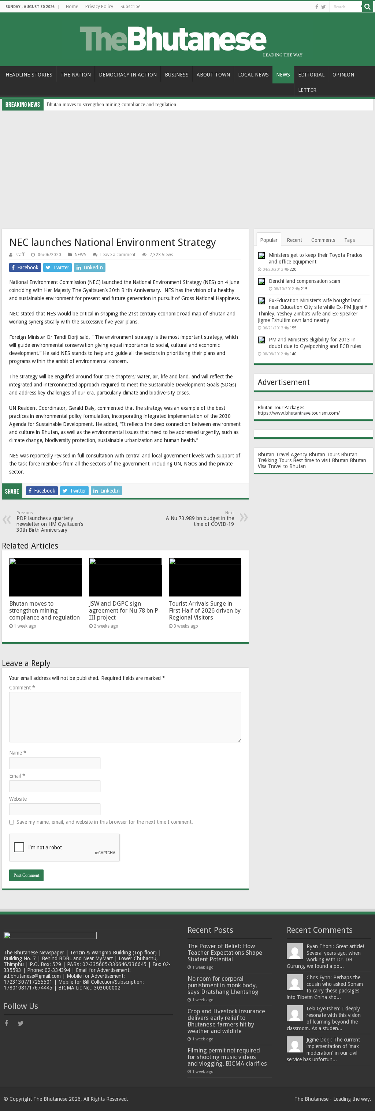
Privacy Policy (99, 6)
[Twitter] (323, 7)
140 (293, 354)
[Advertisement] (187, 165)
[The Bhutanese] (188, 38)
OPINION (343, 75)
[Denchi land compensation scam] (261, 281)
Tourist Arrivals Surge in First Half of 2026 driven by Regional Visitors (205, 610)
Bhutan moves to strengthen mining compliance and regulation (111, 104)
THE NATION (75, 75)
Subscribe (130, 6)
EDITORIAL (311, 75)
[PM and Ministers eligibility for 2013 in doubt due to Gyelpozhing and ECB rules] (261, 340)
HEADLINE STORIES (28, 75)
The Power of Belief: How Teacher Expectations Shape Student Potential (225, 953)
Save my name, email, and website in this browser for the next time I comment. (104, 822)
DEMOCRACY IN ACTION (128, 75)
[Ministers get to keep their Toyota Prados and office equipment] (261, 255)
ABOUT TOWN (213, 75)
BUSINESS (177, 75)
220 (293, 269)
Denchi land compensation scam (304, 281)
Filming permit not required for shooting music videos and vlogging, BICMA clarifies (227, 1057)
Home (72, 6)
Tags (349, 240)
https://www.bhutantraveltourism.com (298, 413)
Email (17, 776)
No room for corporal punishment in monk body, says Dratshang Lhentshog (223, 985)
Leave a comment (117, 254)
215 (304, 289)
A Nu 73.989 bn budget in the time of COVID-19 (200, 518)
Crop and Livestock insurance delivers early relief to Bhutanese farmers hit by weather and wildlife (226, 1021)
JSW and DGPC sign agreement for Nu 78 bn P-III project (124, 610)
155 (293, 328)
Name (17, 753)
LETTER (307, 90)
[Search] (367, 6)
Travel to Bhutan (287, 466)
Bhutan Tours (324, 454)
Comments (323, 240)
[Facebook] (317, 7)
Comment (22, 688)
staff (20, 254)
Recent (294, 240)
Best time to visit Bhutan (320, 460)
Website (18, 799)
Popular (269, 240)
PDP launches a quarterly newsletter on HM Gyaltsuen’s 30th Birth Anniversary (49, 521)
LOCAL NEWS (253, 75)
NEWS (283, 75)
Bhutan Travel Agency (282, 454)
